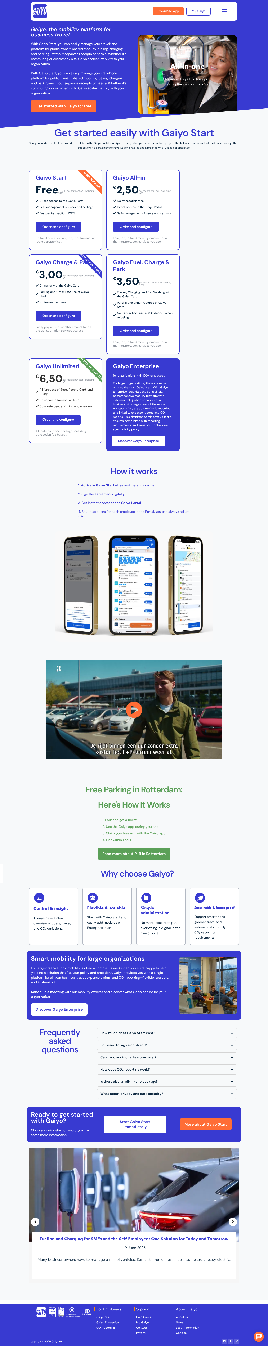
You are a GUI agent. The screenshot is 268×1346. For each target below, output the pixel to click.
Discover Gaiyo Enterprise (138, 441)
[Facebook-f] (230, 1341)
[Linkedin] (224, 1341)
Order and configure (58, 227)
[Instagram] (236, 1341)
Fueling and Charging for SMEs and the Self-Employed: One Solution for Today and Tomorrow (134, 1239)
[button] (224, 11)
